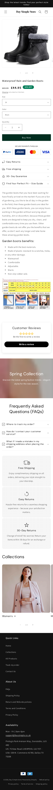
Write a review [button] (26, 344)
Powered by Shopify (29, 780)
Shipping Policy (13, 695)
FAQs (8, 689)
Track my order (12, 665)
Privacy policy (13, 784)
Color (4, 109)
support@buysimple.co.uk (18, 735)
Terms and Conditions (16, 708)
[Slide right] (33, 73)
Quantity (5, 122)
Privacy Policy (12, 715)
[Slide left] (20, 73)
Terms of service (27, 784)
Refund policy (44, 780)
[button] (6, 12)
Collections (11, 652)
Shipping (5, 92)
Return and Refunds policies (19, 702)
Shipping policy (41, 784)
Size (3, 97)
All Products (11, 658)
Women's (7, 616)
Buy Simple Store (15, 780)
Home (8, 645)
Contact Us (11, 671)
